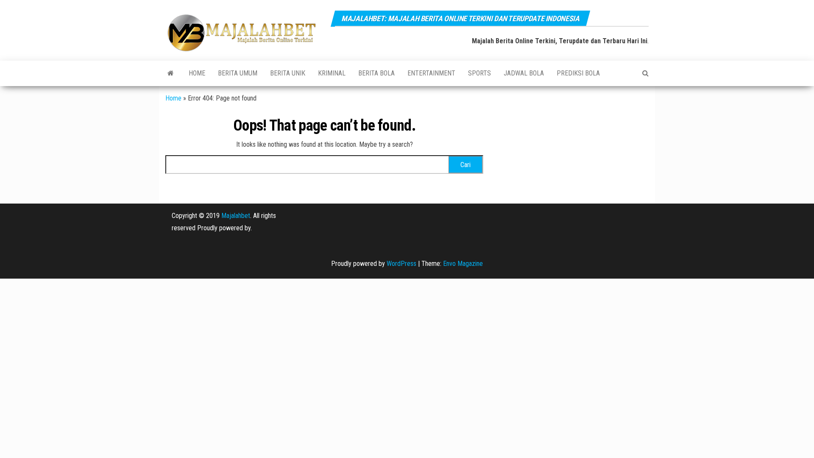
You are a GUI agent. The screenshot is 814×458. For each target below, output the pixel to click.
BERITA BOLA (376, 73)
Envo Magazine (463, 264)
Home (197, 73)
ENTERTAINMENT (431, 73)
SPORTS (479, 73)
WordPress (401, 264)
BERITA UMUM (237, 73)
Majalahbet (235, 216)
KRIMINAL (332, 73)
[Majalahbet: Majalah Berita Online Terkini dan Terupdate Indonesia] (170, 73)
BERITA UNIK (287, 73)
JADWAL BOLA (524, 73)
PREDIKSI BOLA (578, 73)
